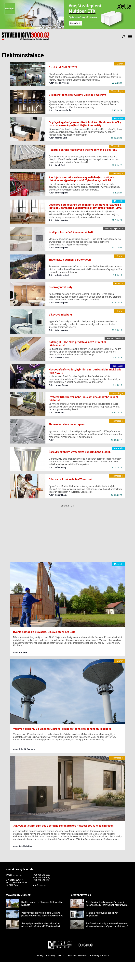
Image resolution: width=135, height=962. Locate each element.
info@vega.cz (39, 885)
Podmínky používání (99, 955)
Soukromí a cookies (77, 955)
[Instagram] (85, 945)
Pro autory (50, 955)
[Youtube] (90, 945)
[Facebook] (81, 945)
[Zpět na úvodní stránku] (25, 36)
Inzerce (61, 955)
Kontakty (39, 955)
